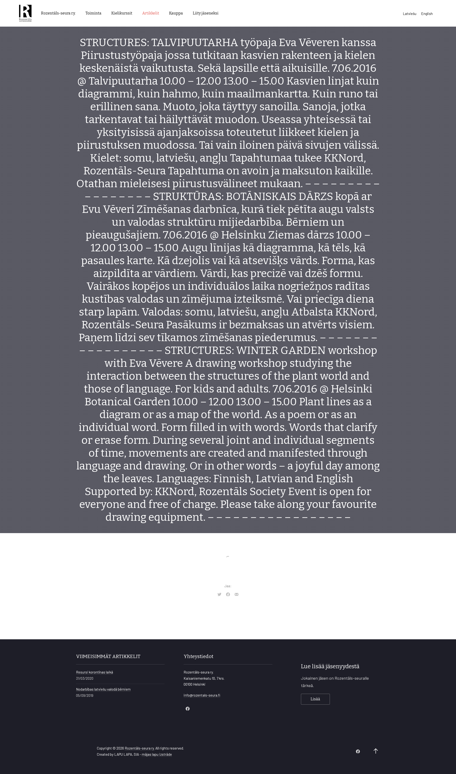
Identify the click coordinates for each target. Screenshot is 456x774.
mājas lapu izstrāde (157, 754)
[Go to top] (375, 751)
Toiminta (93, 13)
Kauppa (176, 13)
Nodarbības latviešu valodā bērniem (103, 689)
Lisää (315, 699)
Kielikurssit (121, 13)
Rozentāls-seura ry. (140, 748)
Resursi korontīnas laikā (94, 672)
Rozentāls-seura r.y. (58, 13)
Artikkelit (150, 13)
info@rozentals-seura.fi (202, 695)
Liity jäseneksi (205, 13)
